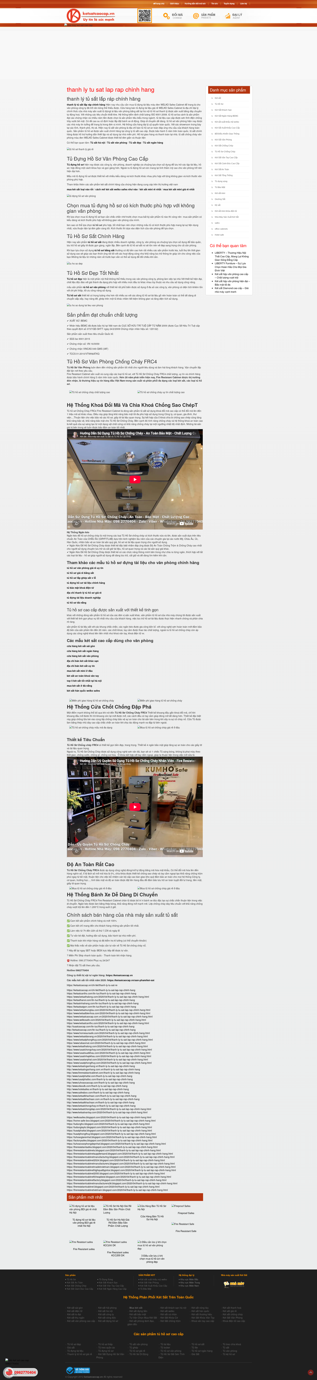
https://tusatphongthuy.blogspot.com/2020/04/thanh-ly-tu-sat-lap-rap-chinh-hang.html (111, 1133)
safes (217, 223)
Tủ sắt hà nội (97, 142)
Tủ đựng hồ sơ (105, 1350)
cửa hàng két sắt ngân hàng (83, 651)
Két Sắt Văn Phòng (223, 140)
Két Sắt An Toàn (222, 169)
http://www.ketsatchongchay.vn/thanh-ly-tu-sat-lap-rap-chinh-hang (101, 1105)
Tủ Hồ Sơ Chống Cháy (225, 151)
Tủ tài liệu (165, 1344)
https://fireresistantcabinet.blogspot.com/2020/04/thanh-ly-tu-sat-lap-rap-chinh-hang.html (113, 1186)
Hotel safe (219, 235)
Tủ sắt (226, 1347)
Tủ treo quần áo (106, 1347)
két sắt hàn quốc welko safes (83, 690)
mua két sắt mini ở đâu (80, 670)
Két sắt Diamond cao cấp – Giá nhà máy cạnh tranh (231, 289)
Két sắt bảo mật (137, 1314)
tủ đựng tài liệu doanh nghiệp (84, 597)
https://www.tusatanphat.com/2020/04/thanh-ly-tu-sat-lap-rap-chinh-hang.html (107, 1059)
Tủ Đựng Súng (106, 1279)
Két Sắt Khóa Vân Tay (203, 1317)
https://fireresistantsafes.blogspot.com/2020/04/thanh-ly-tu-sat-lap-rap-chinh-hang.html (112, 1147)
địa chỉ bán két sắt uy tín (81, 665)
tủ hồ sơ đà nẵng (76, 602)
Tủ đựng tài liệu (75, 1350)
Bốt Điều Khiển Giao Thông (227, 134)
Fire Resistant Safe (186, 1231)
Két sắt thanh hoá (232, 1307)
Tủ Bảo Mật (220, 187)
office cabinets (221, 229)
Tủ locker (165, 1347)
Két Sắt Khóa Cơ (169, 1317)
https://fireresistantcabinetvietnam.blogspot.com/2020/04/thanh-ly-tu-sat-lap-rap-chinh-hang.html (117, 1190)
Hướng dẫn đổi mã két (195, 3)
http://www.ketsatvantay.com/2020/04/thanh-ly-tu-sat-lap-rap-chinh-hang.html (107, 1112)
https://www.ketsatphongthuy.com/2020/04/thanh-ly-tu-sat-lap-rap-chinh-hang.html (110, 1039)
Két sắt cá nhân (168, 1314)
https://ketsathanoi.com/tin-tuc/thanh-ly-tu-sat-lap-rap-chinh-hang (101, 1000)
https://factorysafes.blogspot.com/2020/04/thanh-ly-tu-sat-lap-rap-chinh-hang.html (109, 1140)
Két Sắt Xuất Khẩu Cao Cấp (227, 128)
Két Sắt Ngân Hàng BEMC (226, 116)
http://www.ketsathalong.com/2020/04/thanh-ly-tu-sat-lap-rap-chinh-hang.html (107, 1046)
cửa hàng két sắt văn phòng (83, 656)
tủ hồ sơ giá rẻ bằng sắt (80, 572)
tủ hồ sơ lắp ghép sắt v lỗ (81, 577)
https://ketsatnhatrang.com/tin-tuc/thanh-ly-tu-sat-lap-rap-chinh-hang (103, 1003)
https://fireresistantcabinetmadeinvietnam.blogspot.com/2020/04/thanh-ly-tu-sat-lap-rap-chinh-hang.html (121, 1166)
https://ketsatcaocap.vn (119, 975)
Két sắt (218, 98)
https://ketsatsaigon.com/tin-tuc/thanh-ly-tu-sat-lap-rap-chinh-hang (101, 1006)
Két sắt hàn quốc (200, 1311)
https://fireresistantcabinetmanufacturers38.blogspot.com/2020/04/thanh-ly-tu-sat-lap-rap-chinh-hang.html (122, 1183)
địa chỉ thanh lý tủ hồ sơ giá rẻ (84, 592)
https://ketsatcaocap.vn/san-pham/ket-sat (130, 980)
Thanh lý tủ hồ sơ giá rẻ (79, 1354)
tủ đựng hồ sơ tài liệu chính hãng (86, 582)
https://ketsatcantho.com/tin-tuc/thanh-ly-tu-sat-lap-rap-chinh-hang (101, 993)
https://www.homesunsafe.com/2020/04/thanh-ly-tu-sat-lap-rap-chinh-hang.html (108, 1033)
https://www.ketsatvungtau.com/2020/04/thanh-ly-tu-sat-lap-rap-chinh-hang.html (108, 1010)
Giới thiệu (174, 3)
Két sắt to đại (74, 1314)
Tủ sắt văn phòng (138, 1344)
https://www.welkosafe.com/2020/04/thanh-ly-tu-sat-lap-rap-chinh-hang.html (106, 1019)
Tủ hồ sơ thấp (105, 1344)
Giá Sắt (195, 1354)
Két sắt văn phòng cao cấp (81, 1321)
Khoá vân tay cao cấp (203, 1321)
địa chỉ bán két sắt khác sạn (83, 660)
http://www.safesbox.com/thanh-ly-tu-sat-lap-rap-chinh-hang (98, 1092)
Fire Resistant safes (84, 1249)
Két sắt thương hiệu (202, 1314)
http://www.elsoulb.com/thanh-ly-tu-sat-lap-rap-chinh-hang (97, 1085)
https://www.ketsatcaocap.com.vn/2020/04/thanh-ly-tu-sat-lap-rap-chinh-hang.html (110, 1016)
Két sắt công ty (106, 1314)
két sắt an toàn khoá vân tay (83, 675)
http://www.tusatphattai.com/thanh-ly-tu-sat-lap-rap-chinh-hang (99, 1076)
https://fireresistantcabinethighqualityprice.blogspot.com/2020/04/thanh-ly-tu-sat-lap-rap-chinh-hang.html (121, 1170)
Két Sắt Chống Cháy (224, 146)
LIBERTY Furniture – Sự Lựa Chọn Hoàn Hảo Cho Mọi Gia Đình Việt (230, 266)
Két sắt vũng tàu (200, 1307)
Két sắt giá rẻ (230, 1311)
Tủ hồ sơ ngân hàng (202, 1350)
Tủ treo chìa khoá (232, 1344)
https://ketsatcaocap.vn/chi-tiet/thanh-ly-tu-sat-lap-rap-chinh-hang (101, 990)
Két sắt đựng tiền (138, 1311)
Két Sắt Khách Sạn (223, 110)
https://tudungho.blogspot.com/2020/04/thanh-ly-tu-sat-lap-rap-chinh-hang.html (108, 1123)
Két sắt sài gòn (75, 1307)
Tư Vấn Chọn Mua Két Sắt (143, 1317)
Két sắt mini (220, 193)
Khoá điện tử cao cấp (234, 1321)
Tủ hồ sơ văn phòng (170, 1350)
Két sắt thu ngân (75, 1317)
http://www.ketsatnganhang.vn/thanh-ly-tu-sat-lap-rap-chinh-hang (101, 1066)
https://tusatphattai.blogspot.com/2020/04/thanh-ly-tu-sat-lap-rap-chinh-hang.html (109, 1130)
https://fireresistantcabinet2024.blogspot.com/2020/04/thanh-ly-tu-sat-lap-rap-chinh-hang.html (116, 1160)
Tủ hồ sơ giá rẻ (137, 1350)
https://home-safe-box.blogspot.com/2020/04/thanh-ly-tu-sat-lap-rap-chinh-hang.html (111, 1120)
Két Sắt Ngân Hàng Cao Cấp (112, 1288)
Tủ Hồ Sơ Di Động (138, 1354)
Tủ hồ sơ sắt (198, 1344)
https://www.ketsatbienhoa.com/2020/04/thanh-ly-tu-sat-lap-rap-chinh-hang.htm (108, 1013)
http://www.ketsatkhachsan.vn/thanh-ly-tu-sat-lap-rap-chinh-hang (100, 1102)
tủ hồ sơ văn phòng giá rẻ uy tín (85, 568)
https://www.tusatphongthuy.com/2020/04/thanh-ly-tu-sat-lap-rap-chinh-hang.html (109, 1062)
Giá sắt (71, 1347)
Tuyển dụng (229, 3)
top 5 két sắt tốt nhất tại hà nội (84, 680)
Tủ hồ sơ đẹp (74, 1344)
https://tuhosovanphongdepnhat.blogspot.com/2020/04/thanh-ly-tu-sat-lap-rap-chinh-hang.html (116, 1143)
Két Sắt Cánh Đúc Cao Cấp (227, 163)
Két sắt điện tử (74, 1311)
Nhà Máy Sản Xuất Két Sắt (227, 217)
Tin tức (214, 3)
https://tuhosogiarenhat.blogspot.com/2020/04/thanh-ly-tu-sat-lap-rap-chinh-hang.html (112, 1137)
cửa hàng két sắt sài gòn (81, 646)
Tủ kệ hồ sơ (229, 1354)
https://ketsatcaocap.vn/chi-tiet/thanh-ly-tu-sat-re (92, 985)
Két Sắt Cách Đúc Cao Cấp (80, 1288)
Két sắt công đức (107, 1317)
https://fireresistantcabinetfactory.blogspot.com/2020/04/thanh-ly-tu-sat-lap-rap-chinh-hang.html (116, 1180)
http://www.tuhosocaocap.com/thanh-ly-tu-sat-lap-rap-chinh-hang (101, 1082)
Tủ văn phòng (230, 1350)
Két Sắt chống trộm (170, 1321)
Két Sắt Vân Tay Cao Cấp (226, 157)
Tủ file (195, 1347)
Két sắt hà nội (105, 1311)
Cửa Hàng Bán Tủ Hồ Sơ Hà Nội (152, 1217)
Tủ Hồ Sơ (219, 104)
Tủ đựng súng (221, 181)
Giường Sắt (220, 199)
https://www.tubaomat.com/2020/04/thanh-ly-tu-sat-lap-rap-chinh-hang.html (106, 1043)
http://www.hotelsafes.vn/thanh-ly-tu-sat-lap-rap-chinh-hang (98, 1089)
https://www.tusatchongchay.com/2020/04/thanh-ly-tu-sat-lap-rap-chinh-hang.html (109, 1049)
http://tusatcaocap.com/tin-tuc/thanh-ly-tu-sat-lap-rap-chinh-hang (100, 1026)
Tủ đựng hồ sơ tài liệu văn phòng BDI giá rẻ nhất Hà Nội (83, 1222)
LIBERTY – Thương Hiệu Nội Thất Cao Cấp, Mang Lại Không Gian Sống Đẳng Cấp (232, 256)
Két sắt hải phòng (107, 1307)
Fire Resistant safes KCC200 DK (118, 1254)
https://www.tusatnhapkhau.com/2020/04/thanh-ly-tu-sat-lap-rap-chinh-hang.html (109, 1056)
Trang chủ (159, 3)
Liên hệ (243, 3)
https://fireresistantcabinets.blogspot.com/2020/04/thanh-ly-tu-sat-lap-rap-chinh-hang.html (114, 1150)
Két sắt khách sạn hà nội (173, 1307)
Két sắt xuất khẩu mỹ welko (227, 122)
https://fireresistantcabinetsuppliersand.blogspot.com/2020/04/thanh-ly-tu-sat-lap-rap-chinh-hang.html (120, 1153)
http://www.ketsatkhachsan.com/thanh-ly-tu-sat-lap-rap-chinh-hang (101, 1095)
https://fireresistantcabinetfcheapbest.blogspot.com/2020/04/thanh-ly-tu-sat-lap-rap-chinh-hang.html (119, 1176)
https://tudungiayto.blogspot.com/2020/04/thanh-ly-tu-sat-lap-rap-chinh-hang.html (109, 1127)
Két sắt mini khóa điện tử (226, 211)
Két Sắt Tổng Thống (224, 175)
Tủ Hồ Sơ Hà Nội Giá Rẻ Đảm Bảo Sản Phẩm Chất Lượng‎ (117, 1222)
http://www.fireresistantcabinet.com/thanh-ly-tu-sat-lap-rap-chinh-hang (103, 1072)
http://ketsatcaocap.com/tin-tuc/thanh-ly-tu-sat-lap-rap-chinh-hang (101, 1029)
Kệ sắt (217, 205)
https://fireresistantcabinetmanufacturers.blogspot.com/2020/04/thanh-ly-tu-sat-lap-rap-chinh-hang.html (121, 1163)
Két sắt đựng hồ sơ (108, 1321)
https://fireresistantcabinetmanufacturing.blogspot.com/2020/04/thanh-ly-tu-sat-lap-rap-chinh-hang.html (121, 1157)
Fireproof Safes (186, 1213)
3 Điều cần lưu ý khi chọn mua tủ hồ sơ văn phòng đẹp (152, 1258)
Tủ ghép (133, 1347)
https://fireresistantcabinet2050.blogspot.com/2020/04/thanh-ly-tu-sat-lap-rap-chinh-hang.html (116, 1173)
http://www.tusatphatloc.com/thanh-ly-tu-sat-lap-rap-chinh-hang (100, 1079)
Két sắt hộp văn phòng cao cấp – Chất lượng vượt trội (231, 275)
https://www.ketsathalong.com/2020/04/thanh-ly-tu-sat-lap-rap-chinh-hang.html (108, 996)
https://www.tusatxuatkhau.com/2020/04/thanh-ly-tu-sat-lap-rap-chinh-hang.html (108, 1052)
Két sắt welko (167, 1311)
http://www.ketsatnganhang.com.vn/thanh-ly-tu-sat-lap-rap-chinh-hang (103, 1069)
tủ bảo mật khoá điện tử (80, 587)
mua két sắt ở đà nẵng (79, 685)
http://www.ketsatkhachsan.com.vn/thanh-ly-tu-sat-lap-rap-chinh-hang (103, 1099)
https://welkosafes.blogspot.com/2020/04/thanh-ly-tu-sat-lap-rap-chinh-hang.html (109, 1117)
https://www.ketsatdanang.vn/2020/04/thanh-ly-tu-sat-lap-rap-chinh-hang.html (107, 1036)
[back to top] (311, 1372)
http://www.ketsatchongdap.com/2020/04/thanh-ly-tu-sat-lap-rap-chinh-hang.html (109, 1109)
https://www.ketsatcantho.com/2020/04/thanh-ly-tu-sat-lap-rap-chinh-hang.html (108, 1023)
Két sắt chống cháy (233, 1314)
